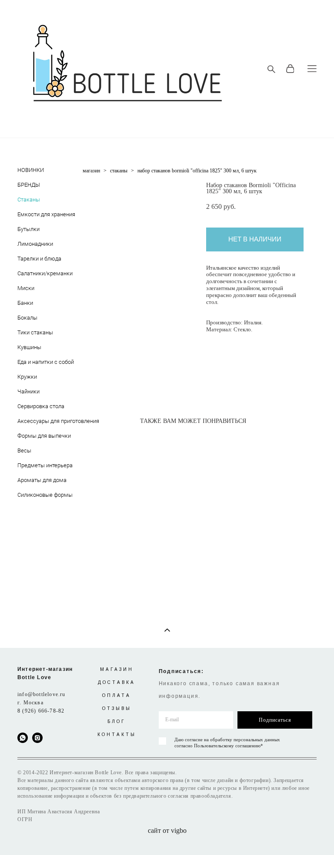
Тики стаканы (35, 332)
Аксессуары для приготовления (58, 421)
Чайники (28, 391)
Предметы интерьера (45, 465)
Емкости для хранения (46, 214)
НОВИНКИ (30, 170)
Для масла (30, 230)
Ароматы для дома (42, 480)
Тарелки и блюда (39, 258)
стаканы (118, 171)
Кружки (27, 376)
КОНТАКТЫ (116, 734)
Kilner (24, 186)
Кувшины (29, 347)
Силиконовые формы (45, 494)
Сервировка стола (40, 406)
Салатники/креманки (45, 273)
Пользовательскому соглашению (227, 745)
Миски (25, 288)
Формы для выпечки (44, 435)
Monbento (29, 363)
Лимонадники (35, 244)
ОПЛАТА (116, 695)
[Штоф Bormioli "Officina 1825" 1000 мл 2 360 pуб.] (143, 492)
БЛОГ (116, 721)
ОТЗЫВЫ (116, 708)
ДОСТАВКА (116, 682)
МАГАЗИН (117, 669)
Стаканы (28, 199)
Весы (24, 450)
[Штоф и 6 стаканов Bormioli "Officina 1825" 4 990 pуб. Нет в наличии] (148, 438)
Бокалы (27, 317)
